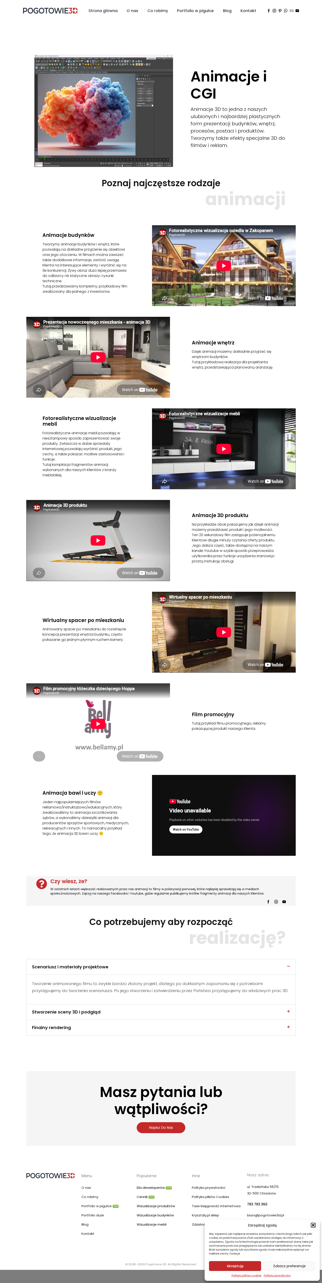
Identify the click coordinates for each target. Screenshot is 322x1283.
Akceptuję (235, 1266)
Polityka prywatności (277, 1275)
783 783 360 (257, 1204)
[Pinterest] (280, 10)
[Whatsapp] (286, 10)
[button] (313, 1225)
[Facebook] (269, 10)
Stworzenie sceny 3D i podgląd (66, 1012)
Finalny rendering (51, 1027)
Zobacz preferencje (289, 1266)
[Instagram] (274, 10)
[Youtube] (297, 10)
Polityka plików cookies (247, 1275)
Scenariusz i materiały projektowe (70, 967)
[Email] (291, 10)
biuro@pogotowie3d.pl (265, 1215)
